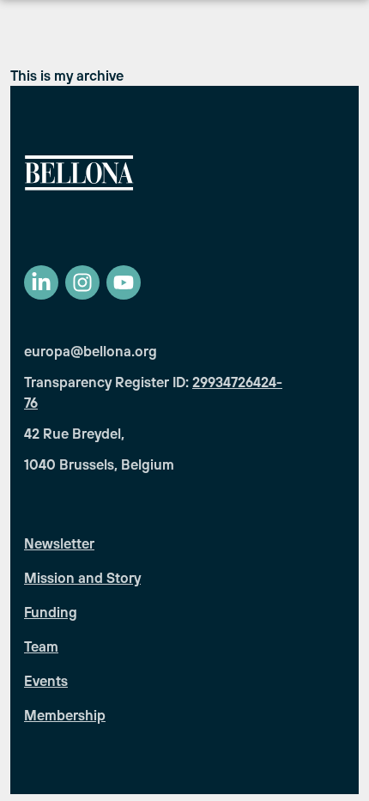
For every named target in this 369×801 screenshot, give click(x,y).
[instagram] (82, 282)
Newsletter (59, 543)
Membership (65, 715)
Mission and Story (82, 578)
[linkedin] (41, 282)
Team (41, 646)
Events (46, 681)
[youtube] (123, 282)
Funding (50, 612)
